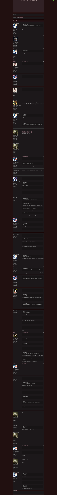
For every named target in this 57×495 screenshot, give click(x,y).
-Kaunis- (14, 35)
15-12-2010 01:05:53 (26, 445)
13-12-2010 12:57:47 (26, 266)
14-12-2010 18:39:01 (26, 411)
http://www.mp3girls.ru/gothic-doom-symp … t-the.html (27, 131)
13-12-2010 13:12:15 (26, 275)
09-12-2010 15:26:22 (26, 156)
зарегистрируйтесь (21, 17)
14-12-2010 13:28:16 (26, 363)
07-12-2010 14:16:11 (26, 35)
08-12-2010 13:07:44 (26, 48)
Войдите (17, 17)
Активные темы (28, 12)
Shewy (14, 196)
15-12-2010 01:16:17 (26, 458)
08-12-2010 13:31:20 (26, 74)
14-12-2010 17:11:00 (26, 376)
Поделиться (23, 35)
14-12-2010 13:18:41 (26, 332)
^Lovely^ (14, 48)
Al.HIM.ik (14, 332)
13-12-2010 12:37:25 (26, 217)
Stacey (14, 411)
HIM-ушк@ (14, 61)
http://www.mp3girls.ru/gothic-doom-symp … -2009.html (27, 132)
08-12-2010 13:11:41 (26, 61)
